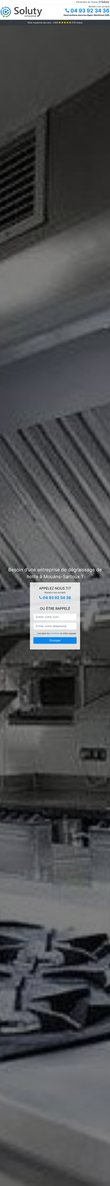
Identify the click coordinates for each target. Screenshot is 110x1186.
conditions (55, 633)
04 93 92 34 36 (89, 10)
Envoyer (55, 640)
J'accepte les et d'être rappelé (56, 633)
